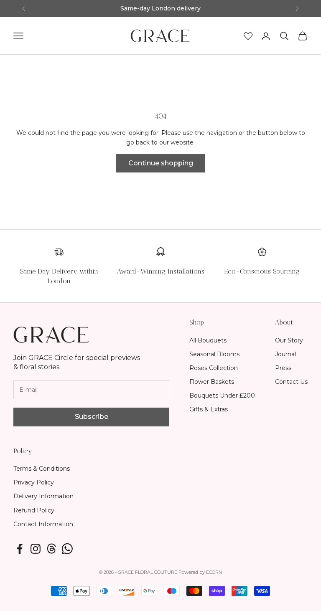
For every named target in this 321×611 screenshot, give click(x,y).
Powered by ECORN (200, 572)
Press (283, 368)
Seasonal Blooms (214, 354)
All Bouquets (208, 340)
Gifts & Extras (208, 409)
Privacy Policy (33, 482)
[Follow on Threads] (51, 549)
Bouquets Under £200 (222, 395)
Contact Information (43, 524)
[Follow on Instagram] (35, 549)
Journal (285, 354)
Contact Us (291, 381)
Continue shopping (160, 163)
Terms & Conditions (41, 468)
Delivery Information (43, 496)
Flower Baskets (211, 381)
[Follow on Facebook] (19, 549)
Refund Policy (33, 510)
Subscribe (91, 417)
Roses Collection (213, 368)
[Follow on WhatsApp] (67, 549)
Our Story (289, 340)
